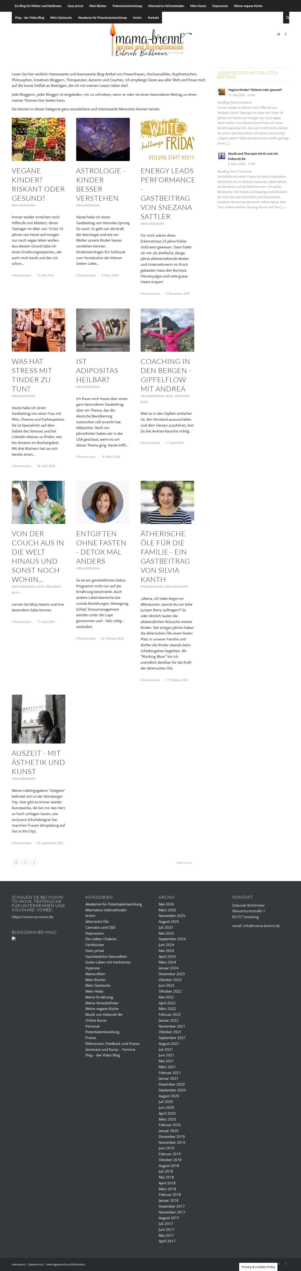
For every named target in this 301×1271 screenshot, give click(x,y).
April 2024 (167, 956)
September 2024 (172, 938)
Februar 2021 (170, 1072)
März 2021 (167, 1066)
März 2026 (167, 910)
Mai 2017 (166, 1235)
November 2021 (172, 1026)
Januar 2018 (168, 1200)
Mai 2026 (166, 904)
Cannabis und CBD (100, 927)
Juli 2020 (166, 1101)
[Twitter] (278, 34)
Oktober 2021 (170, 1031)
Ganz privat (94, 950)
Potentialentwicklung (102, 1031)
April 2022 (167, 1003)
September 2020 (172, 1090)
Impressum (18, 1264)
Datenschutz (35, 1264)
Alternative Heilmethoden (106, 910)
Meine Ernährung (99, 997)
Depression (94, 933)
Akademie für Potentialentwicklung (113, 904)
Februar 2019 (170, 1154)
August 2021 (169, 1043)
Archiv (90, 915)
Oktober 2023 (170, 979)
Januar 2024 (168, 968)
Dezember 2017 (172, 1206)
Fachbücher (94, 944)
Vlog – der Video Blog (102, 1055)
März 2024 (167, 962)
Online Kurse (95, 1020)
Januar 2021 (168, 1078)
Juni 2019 (166, 1148)
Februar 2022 (170, 1014)
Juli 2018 (166, 1171)
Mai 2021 (166, 1061)
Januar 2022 (168, 1020)
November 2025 (172, 915)
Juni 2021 (166, 1055)
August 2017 (169, 1217)
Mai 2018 (166, 1177)
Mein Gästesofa (23, 205)
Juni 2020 (166, 1107)
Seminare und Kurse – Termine (110, 1049)
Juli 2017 (166, 1223)
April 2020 (167, 1113)
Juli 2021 (166, 1049)
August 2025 (169, 921)
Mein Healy (94, 991)
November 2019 (172, 1142)
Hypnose (92, 968)
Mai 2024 (166, 950)
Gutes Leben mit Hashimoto (108, 962)
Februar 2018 (170, 1194)
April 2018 (167, 1183)
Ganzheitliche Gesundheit (106, 956)
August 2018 (169, 1165)
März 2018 (167, 1188)
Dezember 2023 (172, 973)
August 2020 (169, 1096)
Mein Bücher (95, 979)
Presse (90, 1037)
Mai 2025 (166, 933)
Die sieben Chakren (101, 938)
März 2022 (167, 1008)
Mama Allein (95, 973)
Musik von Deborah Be (103, 1014)
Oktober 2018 (170, 1159)
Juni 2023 (166, 985)
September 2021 (172, 1037)
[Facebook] (285, 34)
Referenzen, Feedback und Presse (112, 1043)
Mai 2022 (166, 997)
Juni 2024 (166, 944)
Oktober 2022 (170, 991)
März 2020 (167, 1119)
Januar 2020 (168, 1130)
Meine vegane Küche (102, 1008)
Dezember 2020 (172, 1084)
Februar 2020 (170, 1124)
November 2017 (172, 1212)
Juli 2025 (166, 927)
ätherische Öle (152, 586)
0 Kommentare (21, 275)
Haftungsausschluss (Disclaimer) (65, 1264)
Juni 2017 (166, 1229)
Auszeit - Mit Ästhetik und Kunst (38, 762)
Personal (92, 1026)
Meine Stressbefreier (102, 1003)
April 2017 (167, 1241)
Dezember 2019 (172, 1136)
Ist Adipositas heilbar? (97, 370)
